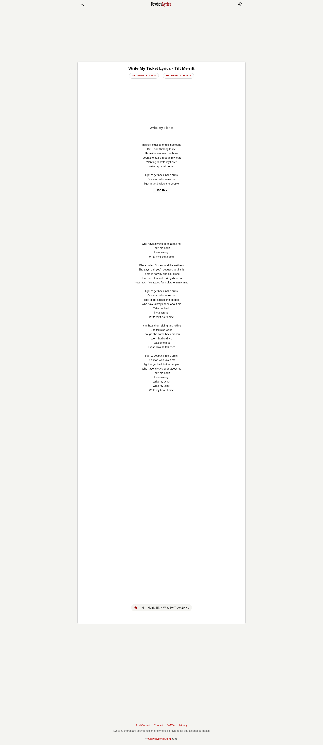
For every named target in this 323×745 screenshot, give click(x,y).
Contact (158, 725)
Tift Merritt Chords (178, 75)
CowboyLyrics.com (159, 738)
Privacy (182, 725)
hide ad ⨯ (161, 190)
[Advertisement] (161, 34)
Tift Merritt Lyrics (144, 75)
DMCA (171, 725)
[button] (82, 4)
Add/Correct (143, 725)
